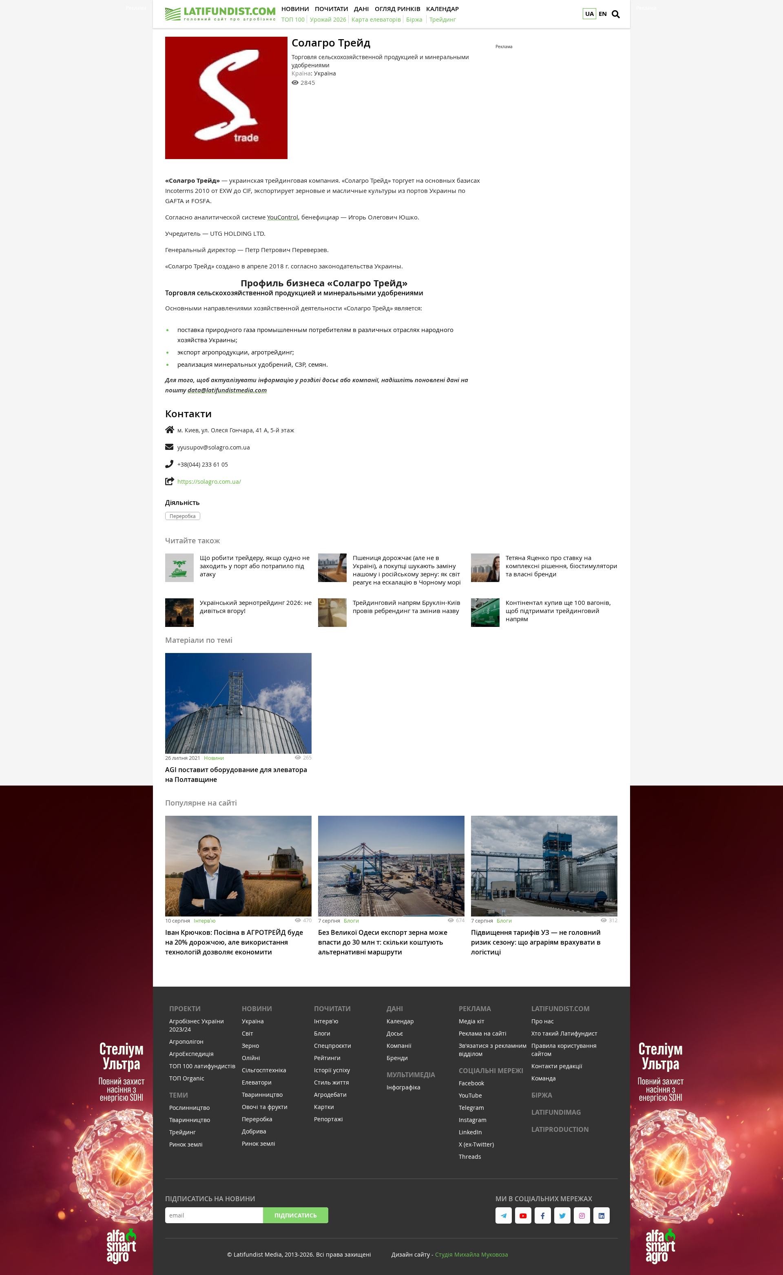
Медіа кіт (471, 1021)
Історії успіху (332, 1070)
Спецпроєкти (332, 1045)
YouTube (470, 1095)
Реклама (475, 1008)
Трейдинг (182, 1132)
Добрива (254, 1131)
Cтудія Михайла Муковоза (471, 1254)
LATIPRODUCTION (560, 1129)
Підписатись (295, 1215)
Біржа (541, 1095)
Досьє (395, 1033)
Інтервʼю (205, 920)
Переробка (257, 1119)
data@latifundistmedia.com (227, 390)
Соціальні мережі (491, 1070)
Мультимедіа (411, 1074)
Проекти (185, 1008)
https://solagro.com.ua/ (209, 481)
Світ (247, 1033)
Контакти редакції (556, 1066)
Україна (253, 1021)
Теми (178, 1095)
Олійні (251, 1058)
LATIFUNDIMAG (556, 1112)
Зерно (250, 1045)
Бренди (397, 1058)
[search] (616, 14)
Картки (324, 1107)
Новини (214, 757)
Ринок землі (186, 1144)
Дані (395, 1008)
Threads (470, 1156)
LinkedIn (470, 1132)
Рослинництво (189, 1107)
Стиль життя (331, 1082)
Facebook (471, 1083)
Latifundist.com (560, 1008)
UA (589, 13)
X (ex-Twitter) (476, 1144)
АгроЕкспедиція (191, 1054)
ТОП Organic (186, 1078)
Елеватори (257, 1082)
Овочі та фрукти (265, 1107)
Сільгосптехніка (264, 1070)
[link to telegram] (503, 1215)
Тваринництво (189, 1120)
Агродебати (330, 1094)
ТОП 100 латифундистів (202, 1066)
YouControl (282, 217)
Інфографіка (403, 1087)
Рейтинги (327, 1058)
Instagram (473, 1120)
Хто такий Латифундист (564, 1033)
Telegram (471, 1107)
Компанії (399, 1045)
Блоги (351, 920)
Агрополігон (186, 1041)
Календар (400, 1021)
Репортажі (328, 1119)
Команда (543, 1078)
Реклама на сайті (483, 1033)
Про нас (542, 1021)
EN (603, 13)
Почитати (332, 1008)
